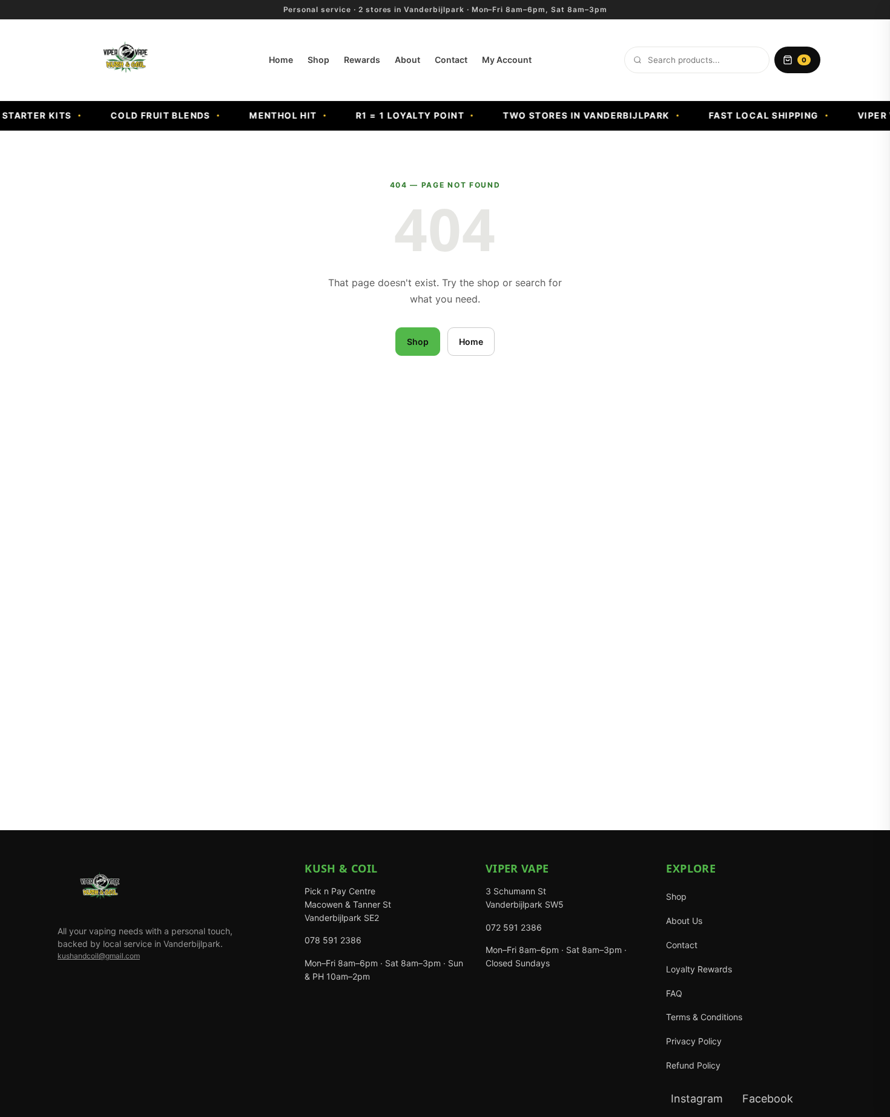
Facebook (767, 1098)
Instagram (697, 1098)
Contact (451, 59)
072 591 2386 (514, 927)
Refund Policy (693, 1065)
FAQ (674, 993)
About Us (684, 921)
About (407, 59)
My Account (507, 59)
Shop (318, 59)
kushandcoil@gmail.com (99, 955)
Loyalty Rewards (699, 969)
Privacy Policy (694, 1041)
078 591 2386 (333, 940)
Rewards (362, 59)
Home (281, 59)
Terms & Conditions (704, 1017)
